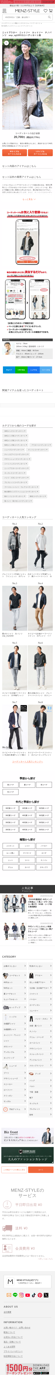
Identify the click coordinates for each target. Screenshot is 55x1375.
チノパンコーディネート (37, 450)
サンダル (7, 1101)
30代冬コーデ (10, 829)
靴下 (31, 1098)
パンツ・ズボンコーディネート (15, 478)
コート (27, 860)
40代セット (8, 982)
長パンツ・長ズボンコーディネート (17, 501)
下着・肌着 (33, 1092)
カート (40, 1170)
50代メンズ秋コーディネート (15, 445)
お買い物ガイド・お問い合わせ (17, 1327)
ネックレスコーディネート (14, 473)
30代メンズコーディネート (14, 431)
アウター (38, 975)
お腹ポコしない (10, 966)
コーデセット (14, 975)
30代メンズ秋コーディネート (15, 436)
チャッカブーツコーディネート (15, 454)
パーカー (44, 846)
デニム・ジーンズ (36, 1037)
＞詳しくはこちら (45, 1259)
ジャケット (10, 846)
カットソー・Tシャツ (12, 1035)
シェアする (33, 370)
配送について (9, 1332)
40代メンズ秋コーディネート (15, 440)
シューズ (13, 1066)
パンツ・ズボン (41, 1019)
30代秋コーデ (10, 822)
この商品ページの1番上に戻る (14, 1170)
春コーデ (10, 785)
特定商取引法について (13, 1356)
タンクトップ (9, 1058)
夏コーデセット (10, 994)
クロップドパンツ (36, 1066)
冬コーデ (10, 792)
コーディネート (35, 23)
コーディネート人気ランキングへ (27, 761)
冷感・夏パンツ (35, 1026)
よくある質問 (9, 1347)
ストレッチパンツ (36, 1054)
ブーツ (6, 1073)
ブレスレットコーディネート (14, 482)
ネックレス (33, 1103)
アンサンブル (9, 1052)
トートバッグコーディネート (14, 464)
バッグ (32, 1081)
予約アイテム (14, 1109)
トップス (13, 1017)
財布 (31, 1115)
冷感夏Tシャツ (9, 1024)
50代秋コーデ (44, 822)
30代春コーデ (10, 808)
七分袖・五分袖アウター (39, 988)
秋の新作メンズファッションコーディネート (16, 26)
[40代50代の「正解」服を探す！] (49, 17)
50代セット (8, 988)
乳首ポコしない (35, 966)
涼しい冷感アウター (37, 982)
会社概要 (7, 1312)
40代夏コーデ (27, 815)
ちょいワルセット (11, 999)
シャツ (27, 846)
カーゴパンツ (34, 1043)
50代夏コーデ (44, 815)
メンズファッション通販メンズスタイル (14, 23)
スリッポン (8, 1096)
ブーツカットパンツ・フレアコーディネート (20, 487)
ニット (10, 860)
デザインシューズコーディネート (16, 459)
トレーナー (33, 1011)
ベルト (32, 1086)
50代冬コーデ (44, 829)
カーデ (44, 853)
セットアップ (14, 1007)
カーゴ (27, 867)
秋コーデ (44, 785)
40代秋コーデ (27, 822)
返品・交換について (12, 1342)
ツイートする (46, 370)
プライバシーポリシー (13, 1351)
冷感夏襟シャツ (10, 1029)
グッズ (38, 1074)
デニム (10, 867)
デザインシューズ (11, 1079)
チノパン (44, 860)
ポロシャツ (8, 1047)
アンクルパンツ (35, 1060)
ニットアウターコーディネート (15, 468)
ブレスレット (34, 1109)
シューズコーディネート (13, 450)
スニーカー (8, 1084)
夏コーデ (27, 785)
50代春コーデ (44, 808)
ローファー (8, 1090)
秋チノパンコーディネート (14, 496)
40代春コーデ (27, 808)
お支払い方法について (13, 1337)
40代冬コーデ (27, 829)
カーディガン (34, 1005)
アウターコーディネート (40, 445)
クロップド (44, 867)
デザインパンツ (35, 1049)
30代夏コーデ (10, 815)
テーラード (27, 853)
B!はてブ (9, 370)
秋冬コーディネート (37, 496)
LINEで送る (21, 370)
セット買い (10, 853)
